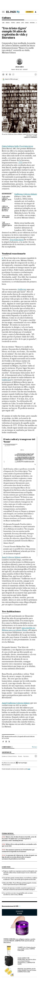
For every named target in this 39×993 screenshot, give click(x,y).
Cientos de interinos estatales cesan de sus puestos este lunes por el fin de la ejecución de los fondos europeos (19, 888)
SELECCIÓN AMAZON (19, 912)
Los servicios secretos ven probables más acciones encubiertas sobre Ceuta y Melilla (18, 893)
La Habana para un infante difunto (18, 629)
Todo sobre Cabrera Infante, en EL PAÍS (6, 199)
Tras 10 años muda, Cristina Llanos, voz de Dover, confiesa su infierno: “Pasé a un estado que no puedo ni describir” (20, 878)
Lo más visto (6, 867)
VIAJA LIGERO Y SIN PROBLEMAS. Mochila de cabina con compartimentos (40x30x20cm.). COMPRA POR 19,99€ (27, 961)
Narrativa (25, 756)
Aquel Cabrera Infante (11, 557)
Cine (3, 22)
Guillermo (22, 289)
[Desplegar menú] (3, 11)
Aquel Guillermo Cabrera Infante (16, 703)
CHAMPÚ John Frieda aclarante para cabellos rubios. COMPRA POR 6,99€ (26, 949)
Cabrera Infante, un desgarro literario (5, 208)
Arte (22, 22)
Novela (20, 756)
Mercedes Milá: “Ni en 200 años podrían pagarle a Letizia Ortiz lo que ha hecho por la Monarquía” (19, 883)
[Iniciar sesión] (35, 11)
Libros (18, 22)
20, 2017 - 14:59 (21, 69)
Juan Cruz (19, 67)
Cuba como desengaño (6, 216)
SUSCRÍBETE (29, 12)
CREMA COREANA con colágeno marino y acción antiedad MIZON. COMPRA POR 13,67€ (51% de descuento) (19, 940)
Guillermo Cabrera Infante (25, 194)
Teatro (13, 22)
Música (8, 22)
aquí (29, 769)
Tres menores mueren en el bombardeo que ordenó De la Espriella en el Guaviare (18, 850)
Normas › (34, 747)
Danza (27, 22)
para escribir (27, 628)
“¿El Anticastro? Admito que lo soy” (7, 225)
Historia (32, 22)
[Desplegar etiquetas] (36, 756)
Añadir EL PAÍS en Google (11, 79)
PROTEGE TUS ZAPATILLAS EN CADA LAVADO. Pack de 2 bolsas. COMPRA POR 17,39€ (27, 970)
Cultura (6, 18)
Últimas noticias (7, 833)
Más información (6, 764)
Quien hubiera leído (17, 146)
